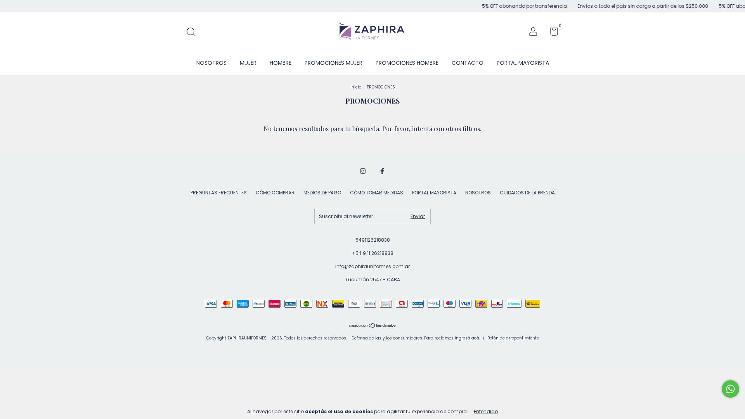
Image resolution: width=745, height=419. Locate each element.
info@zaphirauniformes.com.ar (372, 266)
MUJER (248, 63)
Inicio (355, 87)
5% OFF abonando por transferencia (518, 6)
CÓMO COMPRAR (275, 192)
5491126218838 (372, 240)
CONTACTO (467, 63)
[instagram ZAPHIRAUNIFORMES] (363, 171)
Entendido (486, 411)
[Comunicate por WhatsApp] (730, 389)
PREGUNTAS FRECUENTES (219, 192)
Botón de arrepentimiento (513, 338)
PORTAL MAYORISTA (523, 63)
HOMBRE (280, 63)
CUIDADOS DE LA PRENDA (527, 192)
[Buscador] (193, 32)
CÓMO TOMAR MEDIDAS (376, 192)
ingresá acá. (467, 338)
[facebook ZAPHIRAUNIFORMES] (382, 171)
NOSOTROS (211, 63)
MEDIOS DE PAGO (322, 192)
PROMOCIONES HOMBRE (407, 63)
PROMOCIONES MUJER (333, 63)
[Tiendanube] (372, 326)
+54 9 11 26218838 (372, 253)
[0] (551, 33)
